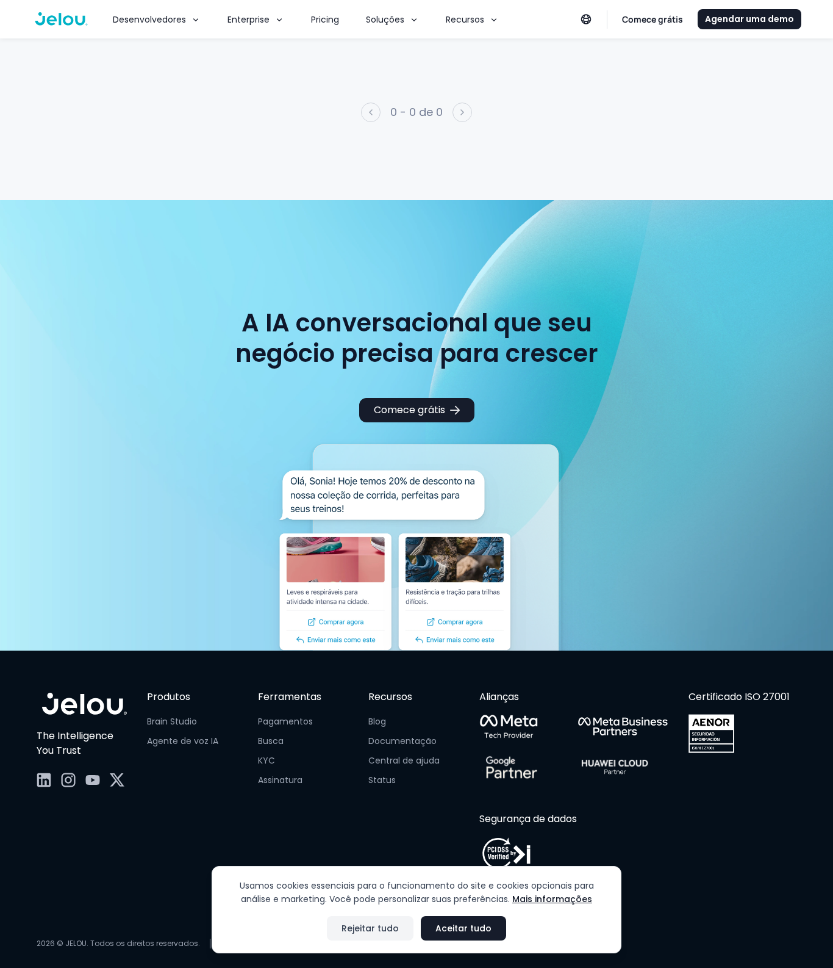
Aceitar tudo (463, 928)
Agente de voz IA (182, 741)
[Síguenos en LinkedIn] (44, 780)
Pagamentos (285, 721)
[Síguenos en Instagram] (68, 780)
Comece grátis (409, 410)
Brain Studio (172, 721)
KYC (266, 760)
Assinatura (280, 780)
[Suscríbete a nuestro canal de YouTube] (92, 780)
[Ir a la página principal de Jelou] (84, 704)
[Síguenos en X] (117, 780)
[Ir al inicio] (61, 19)
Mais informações (552, 899)
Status (382, 780)
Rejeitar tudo (370, 928)
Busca (271, 741)
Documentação (402, 741)
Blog (377, 721)
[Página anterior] (371, 112)
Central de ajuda (404, 760)
